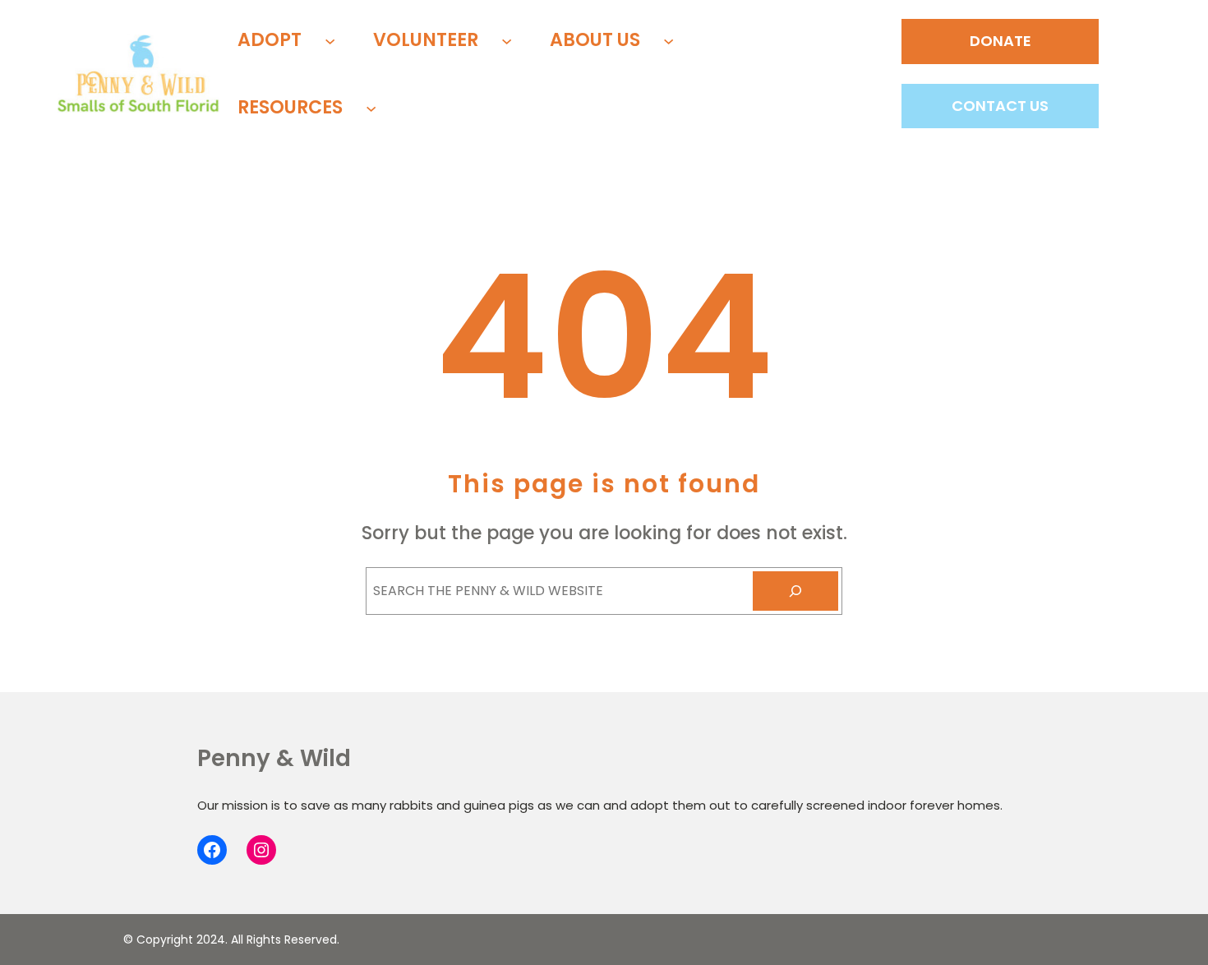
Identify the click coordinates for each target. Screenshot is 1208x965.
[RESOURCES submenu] (371, 107)
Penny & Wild (274, 758)
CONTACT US (1000, 105)
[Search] (795, 591)
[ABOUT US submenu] (668, 40)
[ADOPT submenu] (330, 40)
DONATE (1000, 40)
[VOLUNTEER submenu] (506, 40)
